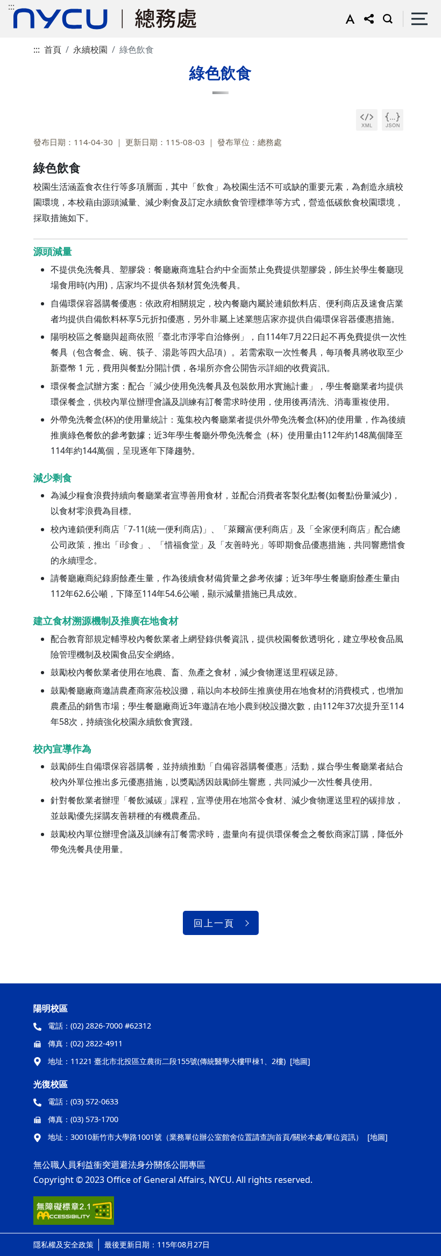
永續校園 (90, 49)
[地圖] (300, 1061)
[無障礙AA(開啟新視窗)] (73, 1214)
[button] (347, 19)
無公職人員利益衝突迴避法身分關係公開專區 (119, 1165)
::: (11, 6)
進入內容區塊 (26, 6)
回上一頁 (214, 923)
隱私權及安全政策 (63, 1244)
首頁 (52, 49)
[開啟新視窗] (367, 120)
